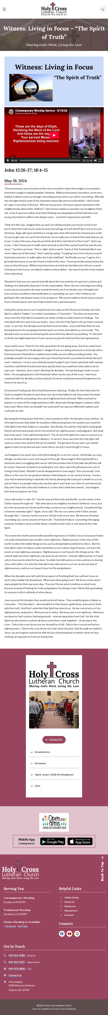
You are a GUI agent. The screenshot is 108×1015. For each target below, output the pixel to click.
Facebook (10, 926)
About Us (69, 901)
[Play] (8, 160)
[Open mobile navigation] (4, 9)
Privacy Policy (60, 1008)
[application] (54, 135)
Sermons (69, 915)
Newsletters (71, 910)
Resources (70, 906)
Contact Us (15, 975)
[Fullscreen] (100, 160)
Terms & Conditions (41, 1008)
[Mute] (95, 160)
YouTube (23, 926)
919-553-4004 (17, 968)
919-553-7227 (17, 962)
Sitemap (72, 1008)
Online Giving (71, 897)
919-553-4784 (17, 955)
